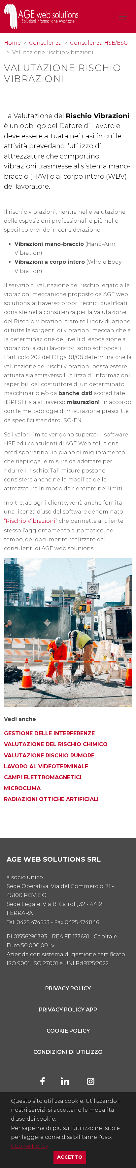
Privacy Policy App (68, 1010)
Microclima (22, 788)
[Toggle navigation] (123, 16)
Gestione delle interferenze (49, 733)
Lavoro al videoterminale (46, 766)
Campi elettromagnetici (43, 777)
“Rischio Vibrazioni (29, 521)
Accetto (71, 1157)
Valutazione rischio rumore (49, 755)
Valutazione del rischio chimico (56, 744)
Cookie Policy (29, 1146)
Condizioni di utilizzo (68, 1052)
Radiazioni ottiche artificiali (51, 799)
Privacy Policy (68, 988)
